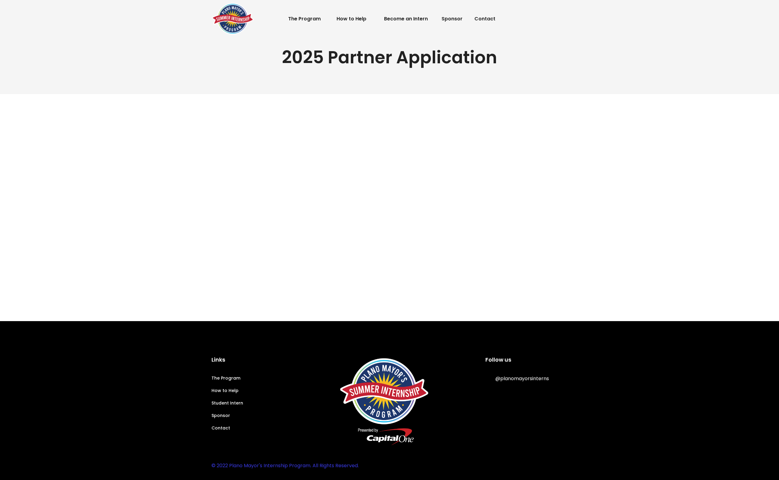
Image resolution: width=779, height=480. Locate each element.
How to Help (225, 390)
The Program (225, 378)
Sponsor (220, 415)
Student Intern (227, 403)
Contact (220, 428)
